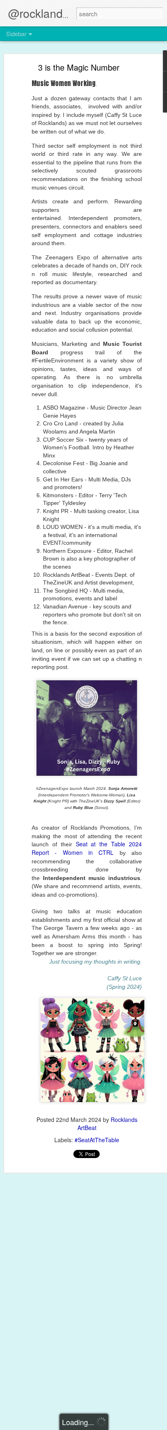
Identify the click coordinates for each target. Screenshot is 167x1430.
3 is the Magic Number (79, 67)
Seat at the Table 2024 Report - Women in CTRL (87, 848)
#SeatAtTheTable (97, 1140)
